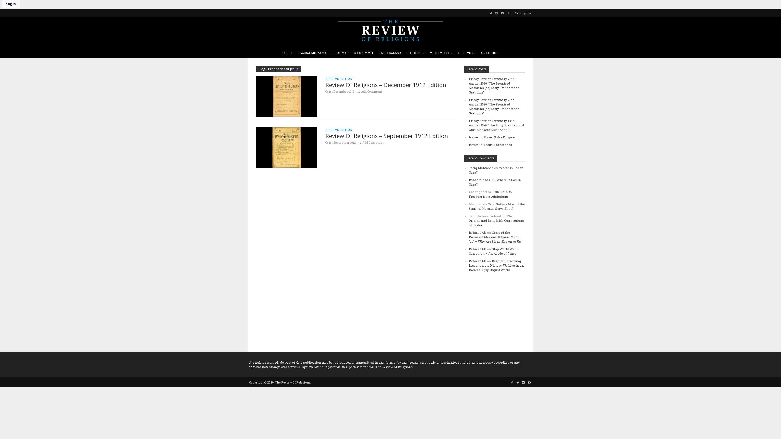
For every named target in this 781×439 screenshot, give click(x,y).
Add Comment (371, 91)
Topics (287, 53)
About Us (488, 53)
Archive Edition (338, 79)
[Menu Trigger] (4, 4)
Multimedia (439, 53)
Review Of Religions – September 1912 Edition (386, 135)
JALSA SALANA (390, 53)
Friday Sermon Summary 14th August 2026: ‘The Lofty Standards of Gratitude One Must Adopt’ (496, 125)
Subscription (523, 13)
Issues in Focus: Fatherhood (490, 145)
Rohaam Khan (480, 180)
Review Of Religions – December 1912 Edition (385, 84)
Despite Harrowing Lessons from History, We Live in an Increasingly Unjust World (496, 265)
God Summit (364, 53)
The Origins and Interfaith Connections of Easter (496, 220)
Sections (414, 53)
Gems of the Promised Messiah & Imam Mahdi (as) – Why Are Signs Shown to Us (495, 236)
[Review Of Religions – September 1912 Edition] (286, 147)
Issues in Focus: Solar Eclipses (492, 137)
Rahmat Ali (477, 232)
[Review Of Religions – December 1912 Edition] (286, 96)
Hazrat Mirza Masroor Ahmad (324, 53)
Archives (465, 53)
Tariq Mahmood (481, 168)
